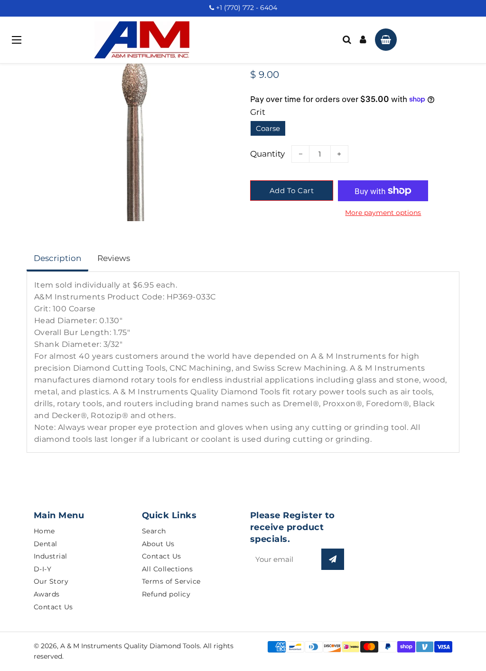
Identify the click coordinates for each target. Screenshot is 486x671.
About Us (158, 544)
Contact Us (53, 607)
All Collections (167, 569)
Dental (45, 544)
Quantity (267, 153)
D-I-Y (43, 569)
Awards (47, 594)
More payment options (383, 212)
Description (57, 258)
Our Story (51, 581)
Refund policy (166, 594)
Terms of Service (171, 581)
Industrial (50, 556)
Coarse (268, 128)
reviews (113, 258)
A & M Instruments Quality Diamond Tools (130, 646)
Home (44, 531)
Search (154, 531)
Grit (257, 112)
